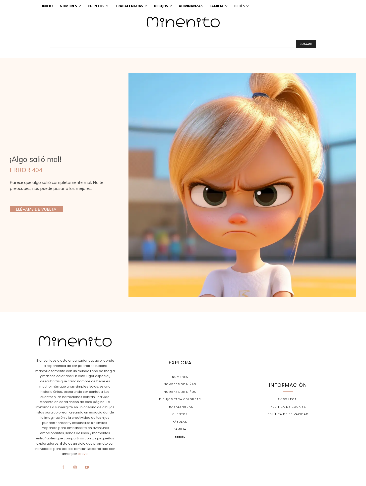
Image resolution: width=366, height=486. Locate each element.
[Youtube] (87, 467)
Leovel (83, 453)
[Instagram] (75, 467)
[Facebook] (63, 467)
